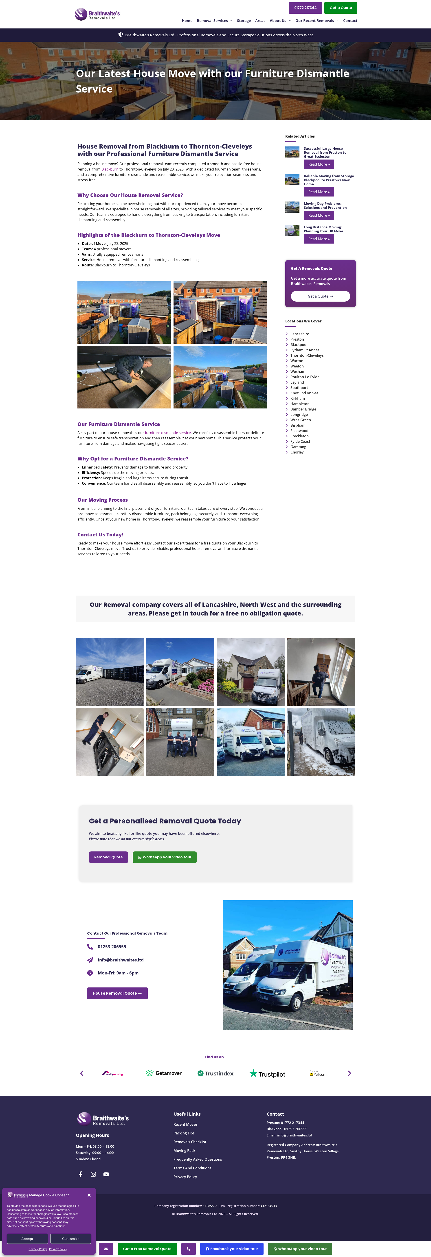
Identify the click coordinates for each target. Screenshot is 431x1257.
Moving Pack (184, 1150)
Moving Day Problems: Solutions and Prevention (325, 205)
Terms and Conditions (192, 1168)
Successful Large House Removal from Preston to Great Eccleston (325, 152)
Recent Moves (186, 1124)
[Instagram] (93, 1174)
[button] (89, 1195)
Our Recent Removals (314, 20)
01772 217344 (292, 1122)
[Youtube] (106, 1174)
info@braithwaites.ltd (294, 1135)
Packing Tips (184, 1133)
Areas (260, 20)
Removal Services (212, 20)
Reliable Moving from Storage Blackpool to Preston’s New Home (329, 180)
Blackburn (110, 169)
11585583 (210, 1206)
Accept (27, 1239)
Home (187, 20)
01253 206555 (295, 1129)
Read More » (319, 164)
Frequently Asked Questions (198, 1159)
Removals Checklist (190, 1141)
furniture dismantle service (168, 432)
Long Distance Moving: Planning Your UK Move (323, 229)
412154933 (269, 1206)
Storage (244, 20)
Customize (70, 1239)
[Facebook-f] (80, 1174)
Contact (350, 20)
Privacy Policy (38, 1249)
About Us (278, 20)
